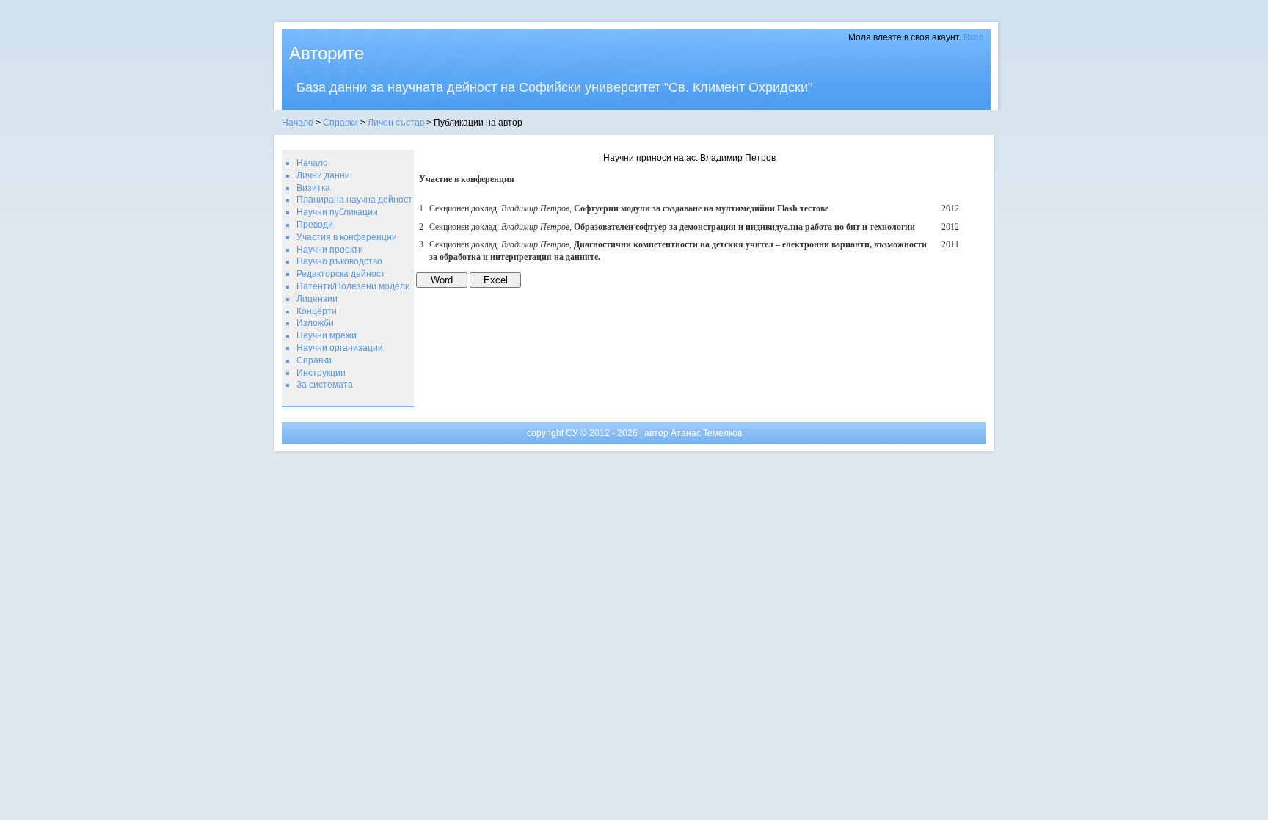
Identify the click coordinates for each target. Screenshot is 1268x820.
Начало (297, 122)
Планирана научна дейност (354, 200)
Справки (340, 122)
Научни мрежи (326, 335)
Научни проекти (329, 249)
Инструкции (321, 373)
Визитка (313, 188)
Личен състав (396, 122)
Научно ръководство (339, 261)
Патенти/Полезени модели (353, 286)
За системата (324, 385)
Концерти (316, 311)
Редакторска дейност (340, 274)
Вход (973, 37)
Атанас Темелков (706, 433)
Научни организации (339, 348)
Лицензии (317, 299)
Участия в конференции (346, 237)
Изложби (315, 323)
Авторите (326, 53)
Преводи (314, 224)
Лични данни (323, 175)
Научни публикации (337, 212)
